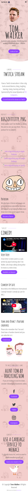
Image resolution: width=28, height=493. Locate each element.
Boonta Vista (19, 490)
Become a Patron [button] (8, 216)
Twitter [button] (14, 409)
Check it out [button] (6, 339)
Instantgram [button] (14, 423)
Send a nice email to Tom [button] (14, 462)
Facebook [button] (14, 396)
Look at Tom (14, 51)
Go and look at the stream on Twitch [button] (14, 99)
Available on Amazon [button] (9, 272)
